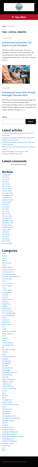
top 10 (4, 398)
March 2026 (6, 186)
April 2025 (5, 211)
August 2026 (6, 175)
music (4, 354)
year (3, 448)
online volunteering (8, 356)
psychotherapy (7, 375)
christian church (7, 272)
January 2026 (7, 191)
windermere (6, 445)
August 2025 (6, 202)
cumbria (5, 297)
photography (6, 363)
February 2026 (7, 188)
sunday (4, 391)
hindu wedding (7, 334)
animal (4, 256)
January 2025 (7, 218)
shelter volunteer (8, 386)
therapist (5, 395)
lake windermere (8, 345)
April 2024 (5, 239)
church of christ (7, 283)
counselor (5, 295)
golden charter (7, 324)
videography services (9, 416)
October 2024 (7, 225)
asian (4, 258)
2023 (4, 254)
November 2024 (7, 223)
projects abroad (7, 368)
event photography (8, 315)
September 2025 (8, 200)
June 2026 (6, 179)
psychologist (6, 370)
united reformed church (10, 404)
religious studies (7, 382)
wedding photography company (13, 436)
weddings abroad (8, 443)
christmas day (7, 279)
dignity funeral (7, 299)
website (4, 423)
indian (4, 340)
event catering (7, 311)
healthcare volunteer (9, 331)
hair (3, 327)
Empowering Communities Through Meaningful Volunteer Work (18, 94)
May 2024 (5, 236)
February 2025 (7, 216)
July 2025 (5, 204)
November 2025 (7, 195)
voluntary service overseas (11, 418)
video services (7, 409)
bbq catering (6, 263)
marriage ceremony (8, 350)
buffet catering (7, 267)
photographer (6, 361)
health (4, 329)
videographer (6, 411)
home (4, 336)
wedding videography (9, 441)
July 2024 (5, 232)
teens (4, 393)
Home (4, 26)
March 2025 (6, 214)
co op (4, 288)
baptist (4, 260)
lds (3, 347)
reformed (5, 377)
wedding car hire (8, 427)
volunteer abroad (8, 420)
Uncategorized (7, 400)
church (4, 281)
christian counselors (9, 274)
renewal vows (6, 384)
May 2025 (5, 209)
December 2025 (7, 193)
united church (7, 402)
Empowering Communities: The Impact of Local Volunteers (17, 44)
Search (4, 117)
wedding (5, 425)
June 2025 (6, 207)
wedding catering (8, 430)
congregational (7, 292)
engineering (6, 304)
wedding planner (8, 439)
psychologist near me (9, 372)
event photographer (9, 313)
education (5, 302)
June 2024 (6, 234)
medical (4, 352)
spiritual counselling (9, 388)
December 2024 (7, 220)
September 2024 (8, 227)
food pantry (6, 322)
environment (6, 308)
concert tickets (7, 290)
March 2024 (6, 241)
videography (6, 414)
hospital (4, 338)
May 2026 (5, 182)
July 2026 (5, 177)
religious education (8, 379)
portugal (5, 366)
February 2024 (7, 243)
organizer (5, 359)
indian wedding (7, 343)
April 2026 (5, 184)
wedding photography (9, 434)
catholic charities (8, 270)
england (5, 306)
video (4, 407)
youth (4, 450)
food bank (5, 320)
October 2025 (7, 198)
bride (4, 265)
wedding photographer (10, 432)
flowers (4, 318)
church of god (7, 286)
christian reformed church (11, 276)
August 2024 (6, 230)
